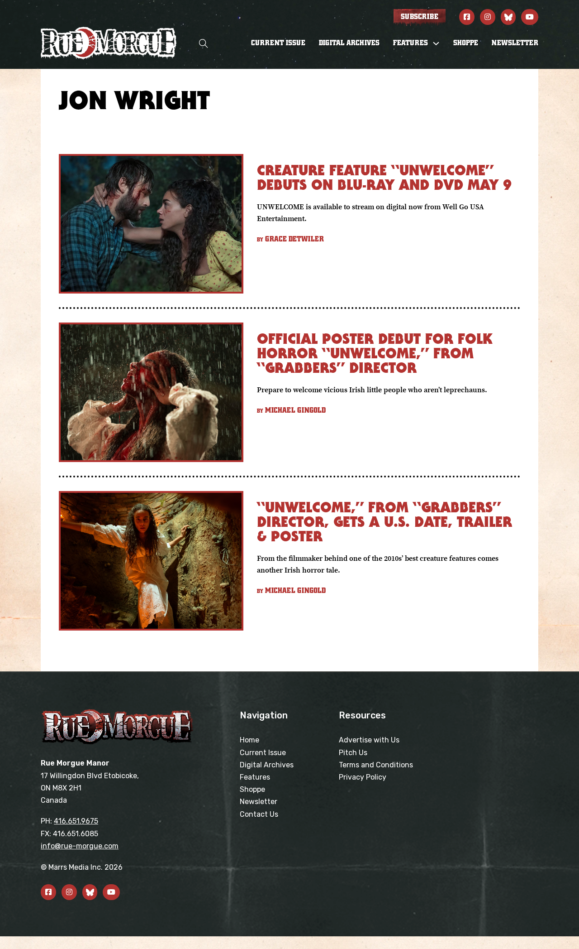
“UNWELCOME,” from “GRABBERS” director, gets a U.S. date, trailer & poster (384, 521)
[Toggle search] (203, 43)
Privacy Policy (362, 777)
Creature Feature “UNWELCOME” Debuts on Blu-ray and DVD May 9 (384, 177)
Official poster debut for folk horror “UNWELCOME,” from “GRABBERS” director (374, 353)
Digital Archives (349, 43)
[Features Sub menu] (436, 43)
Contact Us (259, 814)
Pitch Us (353, 752)
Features (255, 777)
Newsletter (515, 43)
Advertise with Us (369, 740)
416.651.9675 (76, 821)
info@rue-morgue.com (80, 846)
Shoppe (465, 43)
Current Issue (278, 43)
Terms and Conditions (376, 765)
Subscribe (419, 17)
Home (249, 740)
